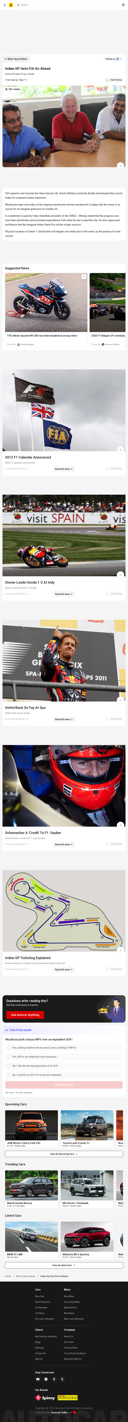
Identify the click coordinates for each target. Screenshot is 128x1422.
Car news (39, 1313)
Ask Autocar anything (46, 1336)
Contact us (40, 1353)
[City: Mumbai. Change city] (123, 5)
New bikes (69, 1296)
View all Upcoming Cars (62, 1154)
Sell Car (39, 1359)
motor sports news (25, 1276)
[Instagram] (46, 1379)
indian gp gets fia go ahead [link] (54, 1276)
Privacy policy (70, 1347)
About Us (68, 1336)
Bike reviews (70, 1307)
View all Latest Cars (62, 1265)
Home (8, 1276)
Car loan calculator (44, 1319)
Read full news (62, 469)
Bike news (69, 1313)
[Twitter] (62, 1379)
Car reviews (41, 1307)
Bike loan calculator (74, 1319)
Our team (69, 1342)
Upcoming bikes (72, 1302)
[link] (31, 1125)
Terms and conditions (75, 1353)
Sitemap (39, 1347)
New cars (39, 1296)
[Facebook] (54, 1379)
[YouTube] (38, 1379)
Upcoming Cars (42, 1302)
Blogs (38, 1342)
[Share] (120, 166)
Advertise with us (72, 1359)
